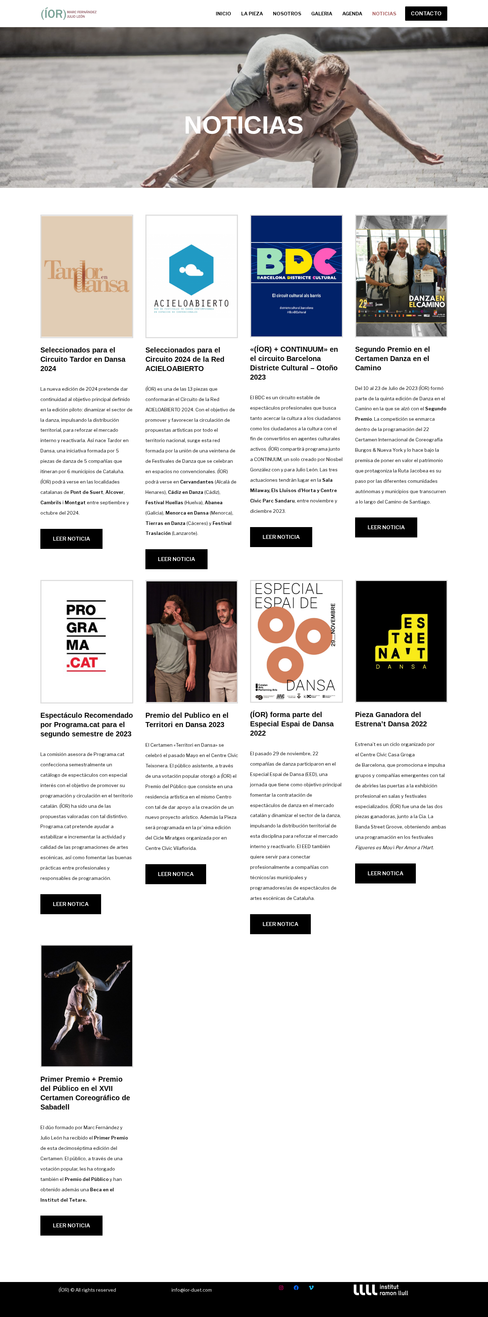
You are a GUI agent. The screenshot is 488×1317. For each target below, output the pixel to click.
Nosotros (287, 13)
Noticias (384, 13)
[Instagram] (281, 1288)
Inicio (223, 13)
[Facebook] (296, 1288)
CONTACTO (426, 13)
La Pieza (252, 13)
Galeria (321, 13)
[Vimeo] (311, 1288)
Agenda (352, 13)
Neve (47, 1307)
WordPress (130, 1307)
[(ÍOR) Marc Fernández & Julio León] (69, 13)
